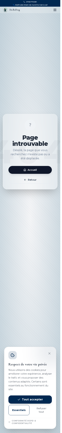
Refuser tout (41, 410)
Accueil (32, 169)
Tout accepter (32, 399)
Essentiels (19, 410)
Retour (32, 179)
